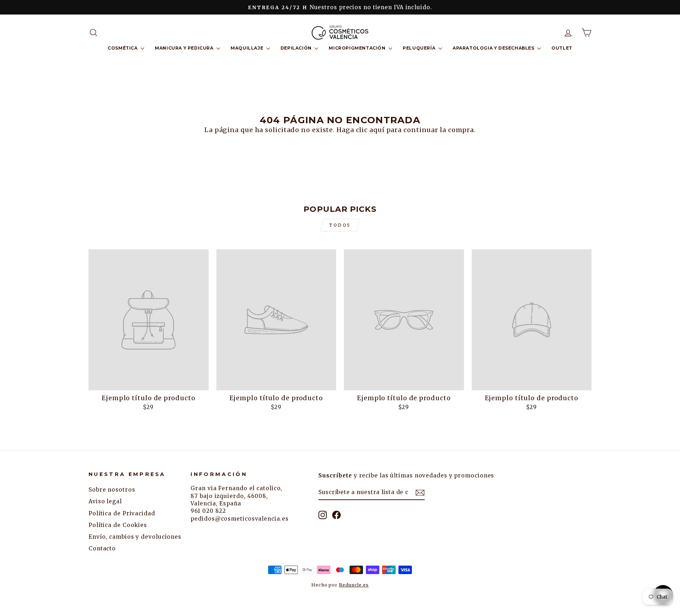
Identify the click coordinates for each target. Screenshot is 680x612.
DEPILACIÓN (296, 48)
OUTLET (561, 48)
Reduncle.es (354, 585)
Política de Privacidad (122, 513)
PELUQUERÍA (420, 48)
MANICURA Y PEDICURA (185, 48)
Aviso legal (105, 501)
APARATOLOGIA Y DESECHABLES (494, 48)
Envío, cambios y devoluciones (135, 536)
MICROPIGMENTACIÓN (358, 48)
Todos (340, 225)
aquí (377, 130)
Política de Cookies (118, 525)
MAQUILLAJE (248, 48)
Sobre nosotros (112, 489)
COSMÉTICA (123, 48)
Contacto (102, 548)
